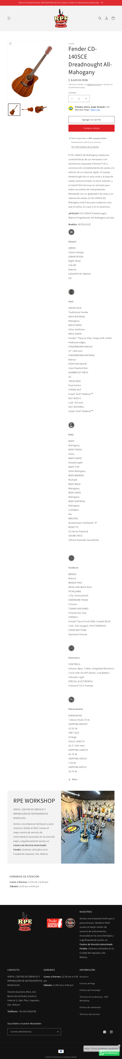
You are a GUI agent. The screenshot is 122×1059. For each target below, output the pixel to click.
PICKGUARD (74, 591)
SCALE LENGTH (76, 741)
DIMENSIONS (75, 715)
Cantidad (72, 92)
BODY (71, 441)
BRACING (73, 518)
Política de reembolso (90, 1007)
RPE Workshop (56, 1057)
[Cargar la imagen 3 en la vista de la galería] (41, 110)
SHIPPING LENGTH (78, 749)
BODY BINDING (76, 475)
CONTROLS (74, 664)
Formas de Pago (87, 983)
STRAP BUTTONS (77, 630)
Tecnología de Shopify (69, 1057)
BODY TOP (73, 466)
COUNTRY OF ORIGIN (79, 273)
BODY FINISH (75, 449)
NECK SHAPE (75, 333)
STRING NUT (75, 389)
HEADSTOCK (75, 307)
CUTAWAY (73, 509)
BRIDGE (72, 574)
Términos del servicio (90, 1014)
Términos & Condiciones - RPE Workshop (94, 998)
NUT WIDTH (74, 398)
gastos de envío (94, 84)
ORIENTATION (75, 256)
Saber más (95, 109)
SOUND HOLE (75, 535)
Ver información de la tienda (85, 146)
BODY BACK (74, 484)
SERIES (72, 248)
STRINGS (73, 617)
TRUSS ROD (74, 381)
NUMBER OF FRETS (78, 372)
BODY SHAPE (75, 458)
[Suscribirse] (57, 1031)
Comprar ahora (91, 128)
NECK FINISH (75, 325)
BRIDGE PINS (75, 582)
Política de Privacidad (90, 990)
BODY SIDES (74, 492)
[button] (9, 18)
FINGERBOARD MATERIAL (81, 355)
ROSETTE (73, 527)
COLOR (72, 265)
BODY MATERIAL (77, 501)
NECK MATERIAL (76, 316)
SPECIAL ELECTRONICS (80, 681)
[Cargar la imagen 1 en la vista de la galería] (14, 110)
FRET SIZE (73, 732)
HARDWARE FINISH (78, 599)
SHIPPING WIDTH (77, 767)
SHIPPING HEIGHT (77, 758)
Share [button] (74, 779)
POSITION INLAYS (77, 363)
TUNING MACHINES (78, 608)
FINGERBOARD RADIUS (80, 346)
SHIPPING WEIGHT (78, 724)
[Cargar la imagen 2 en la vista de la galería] (27, 110)
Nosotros (84, 976)
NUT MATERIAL (76, 406)
